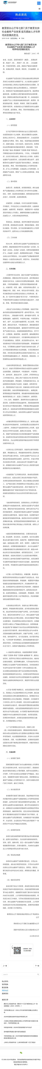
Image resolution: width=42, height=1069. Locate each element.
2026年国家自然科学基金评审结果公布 (15, 1017)
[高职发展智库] (10, 3)
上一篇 (5, 966)
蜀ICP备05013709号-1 (21, 1064)
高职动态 (5, 990)
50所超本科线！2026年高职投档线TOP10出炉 (18, 1027)
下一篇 (37, 966)
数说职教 (5, 987)
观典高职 (5, 993)
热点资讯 (5, 981)
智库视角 (5, 984)
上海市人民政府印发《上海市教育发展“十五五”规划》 (20, 1042)
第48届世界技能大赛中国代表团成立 (15, 1032)
